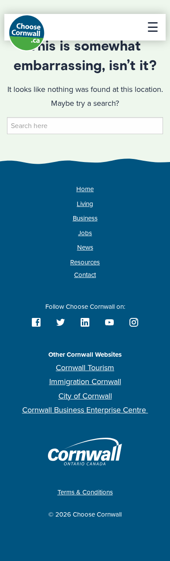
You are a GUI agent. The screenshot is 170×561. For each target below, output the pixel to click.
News (85, 247)
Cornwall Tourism (85, 367)
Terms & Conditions (85, 492)
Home (85, 189)
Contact (85, 275)
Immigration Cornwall (85, 381)
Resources (85, 262)
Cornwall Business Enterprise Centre (85, 410)
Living (85, 204)
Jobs (85, 233)
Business (85, 218)
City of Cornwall (85, 396)
